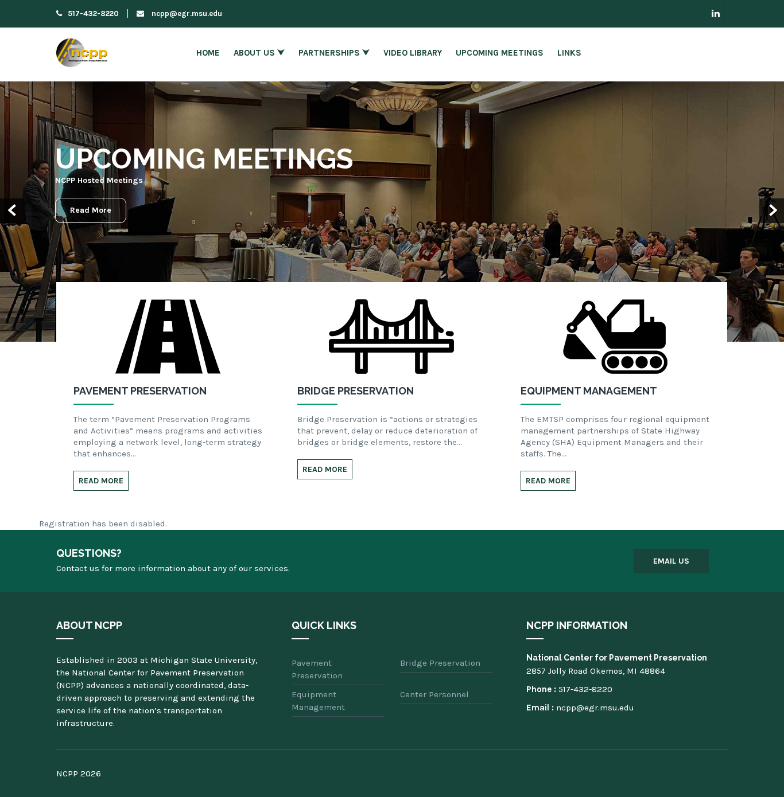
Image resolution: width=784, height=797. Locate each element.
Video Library (412, 53)
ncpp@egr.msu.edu (186, 13)
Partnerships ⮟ (334, 53)
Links (569, 53)
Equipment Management (318, 700)
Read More (90, 210)
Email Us (671, 561)
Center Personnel (434, 694)
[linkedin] (716, 14)
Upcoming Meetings (500, 53)
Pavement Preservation (317, 669)
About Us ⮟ (259, 53)
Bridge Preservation (440, 663)
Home (208, 53)
